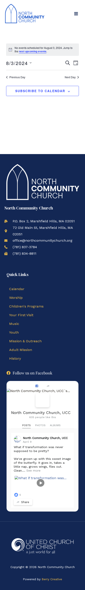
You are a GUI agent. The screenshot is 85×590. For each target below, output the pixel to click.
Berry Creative (52, 579)
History (15, 358)
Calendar (16, 289)
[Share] (48, 386)
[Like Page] (36, 386)
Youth (14, 332)
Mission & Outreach (25, 341)
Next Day (70, 77)
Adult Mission (20, 350)
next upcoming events (32, 51)
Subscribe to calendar (40, 91)
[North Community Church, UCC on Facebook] (42, 400)
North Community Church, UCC (41, 412)
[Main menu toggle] (76, 13)
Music (14, 324)
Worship (16, 298)
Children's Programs (26, 306)
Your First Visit (21, 315)
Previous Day (17, 77)
